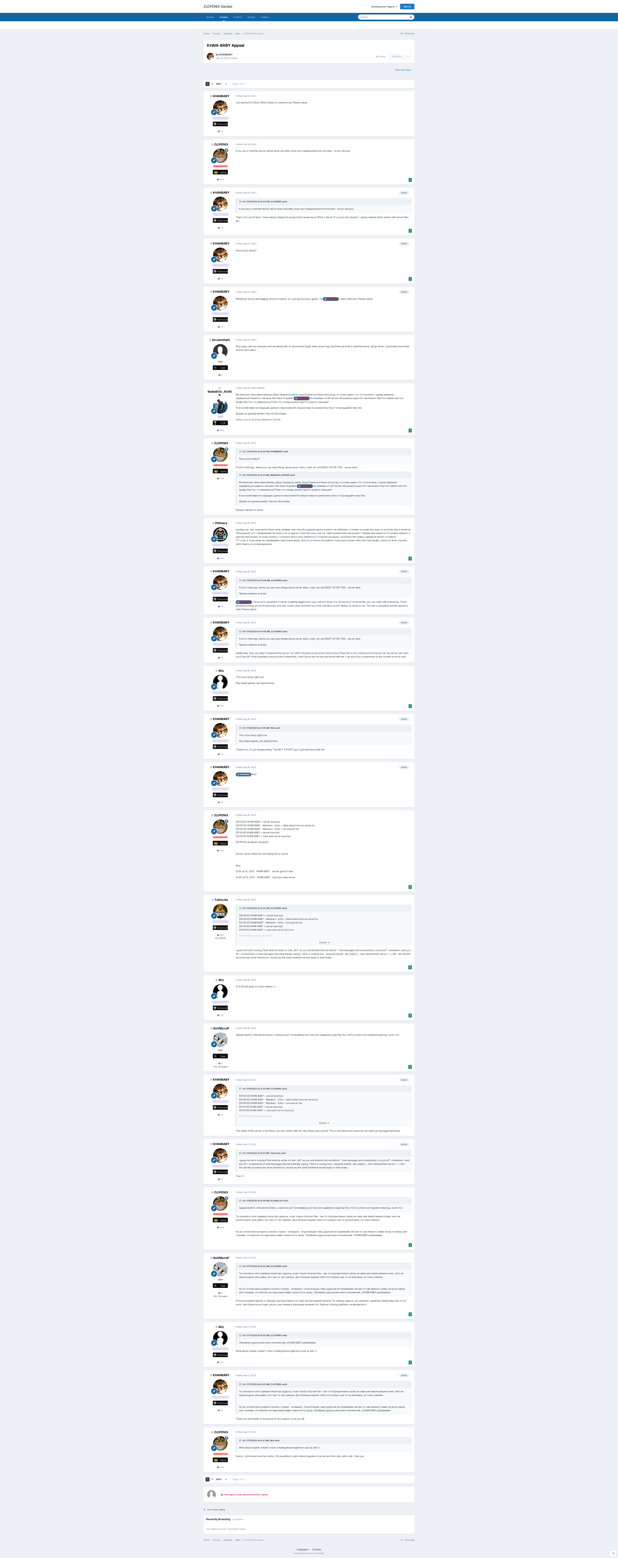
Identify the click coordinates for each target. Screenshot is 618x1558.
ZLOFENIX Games (218, 6)
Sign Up (407, 6)
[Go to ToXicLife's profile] (220, 911)
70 (221, 131)
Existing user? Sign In (383, 6)
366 (221, 935)
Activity (251, 17)
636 (221, 558)
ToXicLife (221, 899)
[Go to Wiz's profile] (220, 682)
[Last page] (226, 84)
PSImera (221, 523)
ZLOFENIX (221, 144)
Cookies (316, 1549)
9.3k (221, 179)
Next (219, 84)
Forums (224, 17)
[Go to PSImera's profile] (220, 534)
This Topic (398, 17)
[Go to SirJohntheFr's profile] (220, 351)
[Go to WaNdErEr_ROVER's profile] (220, 406)
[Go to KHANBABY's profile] (210, 56)
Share (381, 56)
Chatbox (265, 17)
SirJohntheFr (221, 340)
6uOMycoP (221, 1028)
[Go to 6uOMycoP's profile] (220, 1039)
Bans (235, 58)
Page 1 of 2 (238, 84)
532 (221, 706)
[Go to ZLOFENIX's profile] (220, 156)
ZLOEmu (238, 17)
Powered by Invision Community (309, 1553)
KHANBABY (226, 54)
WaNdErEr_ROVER (219, 393)
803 (221, 430)
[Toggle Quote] (240, 201)
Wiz (221, 670)
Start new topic (403, 69)
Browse (210, 17)
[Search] (410, 17)
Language (302, 1549)
